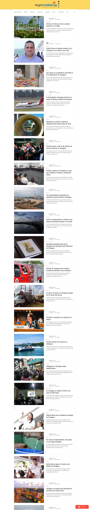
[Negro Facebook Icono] (58, 7)
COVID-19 (26, 11)
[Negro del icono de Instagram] (58, 5)
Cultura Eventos (61, 11)
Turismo (53, 11)
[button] (74, 12)
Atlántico (48, 217)
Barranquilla (47, 11)
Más (67, 11)
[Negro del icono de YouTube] (58, 1)
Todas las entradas (17, 11)
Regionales (32, 11)
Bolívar (47, 46)
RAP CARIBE (49, 388)
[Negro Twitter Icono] (58, 3)
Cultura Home (39, 11)
